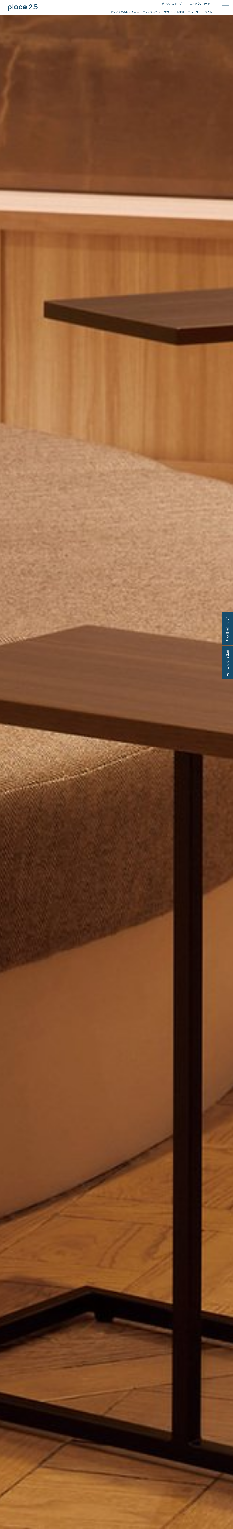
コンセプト (194, 12)
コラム (208, 12)
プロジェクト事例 (174, 12)
